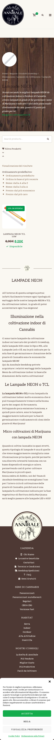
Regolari (27, 601)
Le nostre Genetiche (28, 559)
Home (5, 74)
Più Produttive (27, 667)
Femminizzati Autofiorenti (27, 597)
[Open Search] (42, 15)
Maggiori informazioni (15, 115)
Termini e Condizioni (29, 567)
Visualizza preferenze (27, 729)
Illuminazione (8, 77)
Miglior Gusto (27, 663)
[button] (49, 681)
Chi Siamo (29, 555)
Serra (27, 624)
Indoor (27, 628)
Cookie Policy (14, 736)
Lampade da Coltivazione (28, 77)
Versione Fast (27, 609)
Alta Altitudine (27, 636)
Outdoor (27, 632)
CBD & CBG (27, 605)
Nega (27, 721)
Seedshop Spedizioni (28, 571)
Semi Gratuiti (28, 579)
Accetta (27, 713)
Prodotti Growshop (28, 74)
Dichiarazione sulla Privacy (32, 736)
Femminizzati (27, 593)
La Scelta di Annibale (27, 655)
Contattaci (28, 563)
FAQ (28, 575)
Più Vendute (27, 659)
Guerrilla (27, 640)
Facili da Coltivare (27, 671)
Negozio (13, 74)
